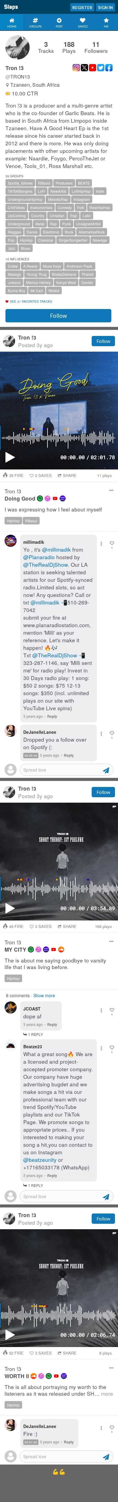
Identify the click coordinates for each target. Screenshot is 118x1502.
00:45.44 (31, 755)
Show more (44, 995)
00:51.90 (31, 1442)
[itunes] (47, 498)
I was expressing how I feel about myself (53, 509)
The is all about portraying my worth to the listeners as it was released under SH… (59, 1390)
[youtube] (55, 498)
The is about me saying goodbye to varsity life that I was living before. (55, 964)
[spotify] (40, 498)
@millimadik (56, 549)
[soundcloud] (61, 949)
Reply (52, 716)
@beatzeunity (40, 1159)
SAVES (43, 475)
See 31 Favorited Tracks (31, 301)
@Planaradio (39, 557)
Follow (58, 315)
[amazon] (63, 498)
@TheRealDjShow (45, 564)
